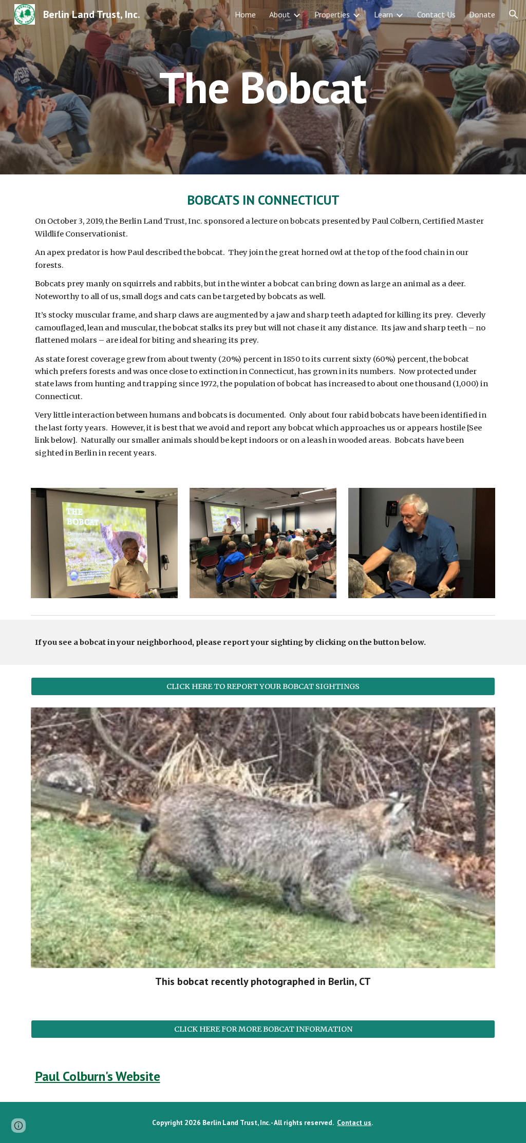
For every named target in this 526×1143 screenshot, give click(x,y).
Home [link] (245, 14)
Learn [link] (383, 14)
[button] (513, 14)
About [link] (279, 14)
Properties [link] (332, 14)
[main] (263, 87)
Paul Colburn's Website (97, 1076)
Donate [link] (482, 14)
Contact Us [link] (436, 14)
